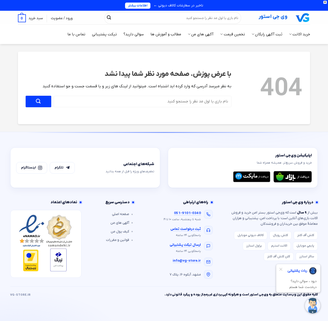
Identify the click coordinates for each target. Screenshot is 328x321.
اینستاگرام (28, 167)
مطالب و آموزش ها (165, 34)
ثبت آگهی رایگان (268, 34)
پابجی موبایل (305, 246)
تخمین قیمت (234, 34)
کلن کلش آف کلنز (278, 256)
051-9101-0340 (187, 213)
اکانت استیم (279, 246)
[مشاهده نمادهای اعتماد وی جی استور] (45, 244)
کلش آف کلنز (305, 235)
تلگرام (59, 167)
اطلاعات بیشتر (137, 6)
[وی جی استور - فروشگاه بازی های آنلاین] (302, 17)
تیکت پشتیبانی (104, 34)
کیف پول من (120, 231)
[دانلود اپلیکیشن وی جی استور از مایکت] (251, 176)
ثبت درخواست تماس (185, 229)
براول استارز (254, 246)
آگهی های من (202, 34)
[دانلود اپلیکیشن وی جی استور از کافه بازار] (292, 176)
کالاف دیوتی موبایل (251, 235)
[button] (30, 18)
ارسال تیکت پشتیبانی (185, 245)
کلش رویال (280, 235)
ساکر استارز (306, 256)
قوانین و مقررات (117, 240)
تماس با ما (76, 34)
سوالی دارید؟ (134, 34)
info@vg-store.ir (187, 261)
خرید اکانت (301, 34)
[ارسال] (109, 18)
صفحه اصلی (120, 214)
